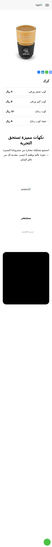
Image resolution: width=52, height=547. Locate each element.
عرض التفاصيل (28, 232)
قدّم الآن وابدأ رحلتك (26, 310)
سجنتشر (26, 217)
